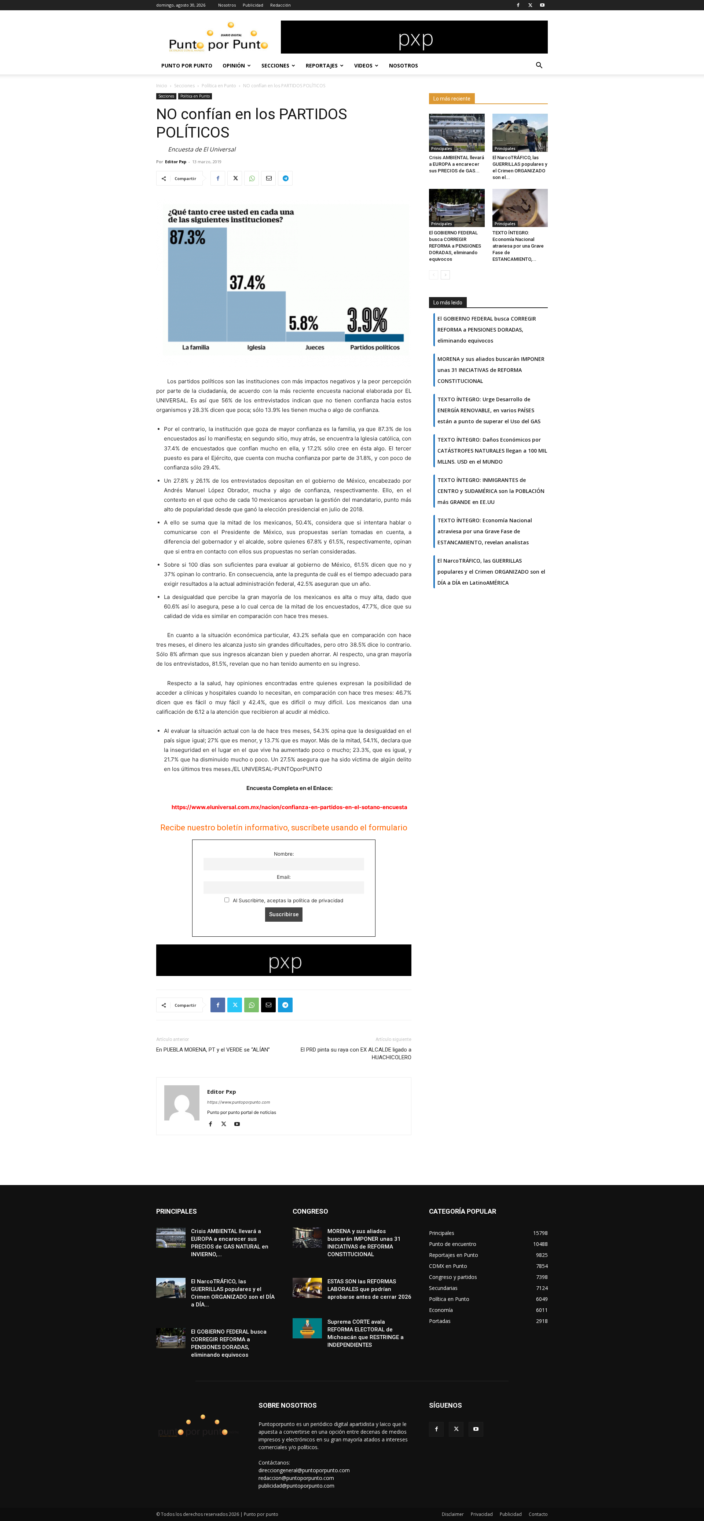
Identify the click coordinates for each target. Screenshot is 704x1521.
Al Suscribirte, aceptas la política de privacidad (287, 900)
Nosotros (227, 5)
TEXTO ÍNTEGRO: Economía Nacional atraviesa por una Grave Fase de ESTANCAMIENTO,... (518, 246)
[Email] (268, 178)
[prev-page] (433, 274)
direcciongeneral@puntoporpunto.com (304, 1470)
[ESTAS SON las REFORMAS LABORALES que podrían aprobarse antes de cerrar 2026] (307, 1288)
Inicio (161, 86)
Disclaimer (453, 1514)
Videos (363, 65)
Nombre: (284, 854)
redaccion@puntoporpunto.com (296, 1477)
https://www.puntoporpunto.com (238, 1102)
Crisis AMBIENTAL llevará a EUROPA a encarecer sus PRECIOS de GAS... (456, 164)
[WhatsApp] (251, 178)
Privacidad (482, 1514)
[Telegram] (285, 178)
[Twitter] (530, 5)
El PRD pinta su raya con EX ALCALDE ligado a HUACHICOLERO (356, 1053)
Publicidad (253, 5)
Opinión (234, 65)
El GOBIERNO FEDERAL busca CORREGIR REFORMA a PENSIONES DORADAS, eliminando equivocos (455, 246)
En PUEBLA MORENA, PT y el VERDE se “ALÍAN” (213, 1049)
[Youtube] (542, 5)
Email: (284, 877)
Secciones (275, 65)
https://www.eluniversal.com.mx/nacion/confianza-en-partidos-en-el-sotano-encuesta (289, 807)
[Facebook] (518, 5)
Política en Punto (219, 86)
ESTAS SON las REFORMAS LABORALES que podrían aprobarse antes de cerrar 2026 (369, 1289)
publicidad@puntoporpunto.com (296, 1485)
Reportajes (322, 65)
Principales (441, 148)
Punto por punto (186, 65)
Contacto (538, 1514)
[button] (539, 66)
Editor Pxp (175, 161)
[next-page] (445, 274)
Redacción (280, 5)
